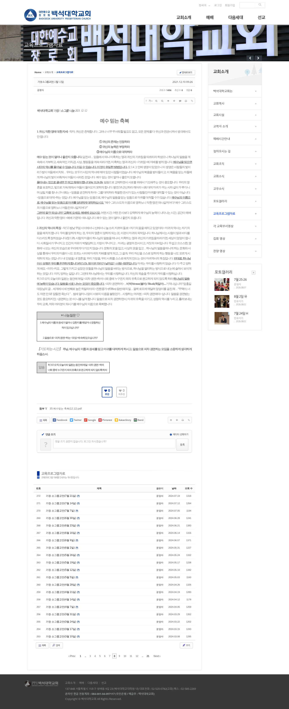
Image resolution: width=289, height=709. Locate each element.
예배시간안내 (235, 139)
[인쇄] (186, 101)
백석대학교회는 (235, 91)
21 (148, 656)
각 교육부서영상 (235, 226)
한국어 (203, 5)
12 (137, 656)
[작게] (162, 101)
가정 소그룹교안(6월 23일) (61, 525)
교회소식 (235, 176)
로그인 (218, 5)
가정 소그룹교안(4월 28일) (61, 584)
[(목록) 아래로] (174, 101)
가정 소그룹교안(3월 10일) (61, 636)
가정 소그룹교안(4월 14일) (61, 599)
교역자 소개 (235, 126)
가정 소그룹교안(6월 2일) (60, 547)
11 (131, 656)
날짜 (174, 488)
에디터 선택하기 (180, 434)
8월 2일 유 (240, 296)
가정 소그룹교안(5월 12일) (61, 569)
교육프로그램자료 (53, 473)
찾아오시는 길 (235, 151)
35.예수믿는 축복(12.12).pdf (66, 408)
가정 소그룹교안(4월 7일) (60, 606)
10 (125, 656)
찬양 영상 (235, 251)
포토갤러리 (235, 201)
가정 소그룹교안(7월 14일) (61, 503)
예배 (209, 17)
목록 (45, 420)
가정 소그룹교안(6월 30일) (61, 518)
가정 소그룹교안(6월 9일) (60, 540)
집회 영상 (235, 239)
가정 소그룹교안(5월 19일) (61, 562)
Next (157, 656)
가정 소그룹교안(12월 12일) (50, 82)
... (85, 656)
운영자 (40, 90)
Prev (72, 656)
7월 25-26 (240, 279)
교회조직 (235, 164)
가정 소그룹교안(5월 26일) (61, 555)
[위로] (168, 101)
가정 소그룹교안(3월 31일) (61, 614)
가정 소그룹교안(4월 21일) (61, 592)
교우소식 (235, 189)
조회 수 (189, 488)
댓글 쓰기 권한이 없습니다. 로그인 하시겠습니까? (80, 441)
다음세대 (235, 17)
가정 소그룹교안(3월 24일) (61, 621)
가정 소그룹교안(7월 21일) (61, 495)
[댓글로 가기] (180, 101)
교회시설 (235, 115)
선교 (261, 17)
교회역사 (235, 103)
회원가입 (230, 5)
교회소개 (183, 17)
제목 (99, 488)
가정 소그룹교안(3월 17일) (61, 629)
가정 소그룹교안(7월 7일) (60, 510)
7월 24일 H (241, 313)
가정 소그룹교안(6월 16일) (61, 532)
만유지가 (238, 301)
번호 (38, 488)
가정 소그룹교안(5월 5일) (60, 577)
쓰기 (188, 645)
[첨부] (192, 101)
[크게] (156, 101)
